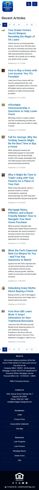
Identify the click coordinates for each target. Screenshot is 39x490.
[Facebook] (13, 483)
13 (19, 25)
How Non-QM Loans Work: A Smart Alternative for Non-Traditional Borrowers (20, 316)
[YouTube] (23, 483)
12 (14, 25)
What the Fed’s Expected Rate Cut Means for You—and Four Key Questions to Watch (22, 255)
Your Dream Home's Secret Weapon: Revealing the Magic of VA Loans (21, 35)
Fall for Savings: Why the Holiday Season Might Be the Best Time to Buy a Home (22, 142)
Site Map (19, 429)
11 (9, 25)
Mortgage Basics (19, 451)
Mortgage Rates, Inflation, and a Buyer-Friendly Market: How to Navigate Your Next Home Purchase (22, 216)
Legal (19, 415)
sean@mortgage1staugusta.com (19, 402)
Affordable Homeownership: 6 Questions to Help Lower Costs (22, 109)
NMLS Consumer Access (19, 381)
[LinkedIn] (19, 483)
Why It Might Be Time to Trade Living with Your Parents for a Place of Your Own (22, 179)
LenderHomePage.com (26, 487)
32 (32, 25)
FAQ (19, 460)
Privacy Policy (19, 419)
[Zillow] (26, 483)
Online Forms (20, 456)
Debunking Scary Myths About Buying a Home (22, 289)
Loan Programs (19, 442)
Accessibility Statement (20, 424)
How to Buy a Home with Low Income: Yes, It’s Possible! (22, 73)
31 (27, 25)
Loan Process (19, 446)
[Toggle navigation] (34, 4)
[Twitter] (16, 483)
